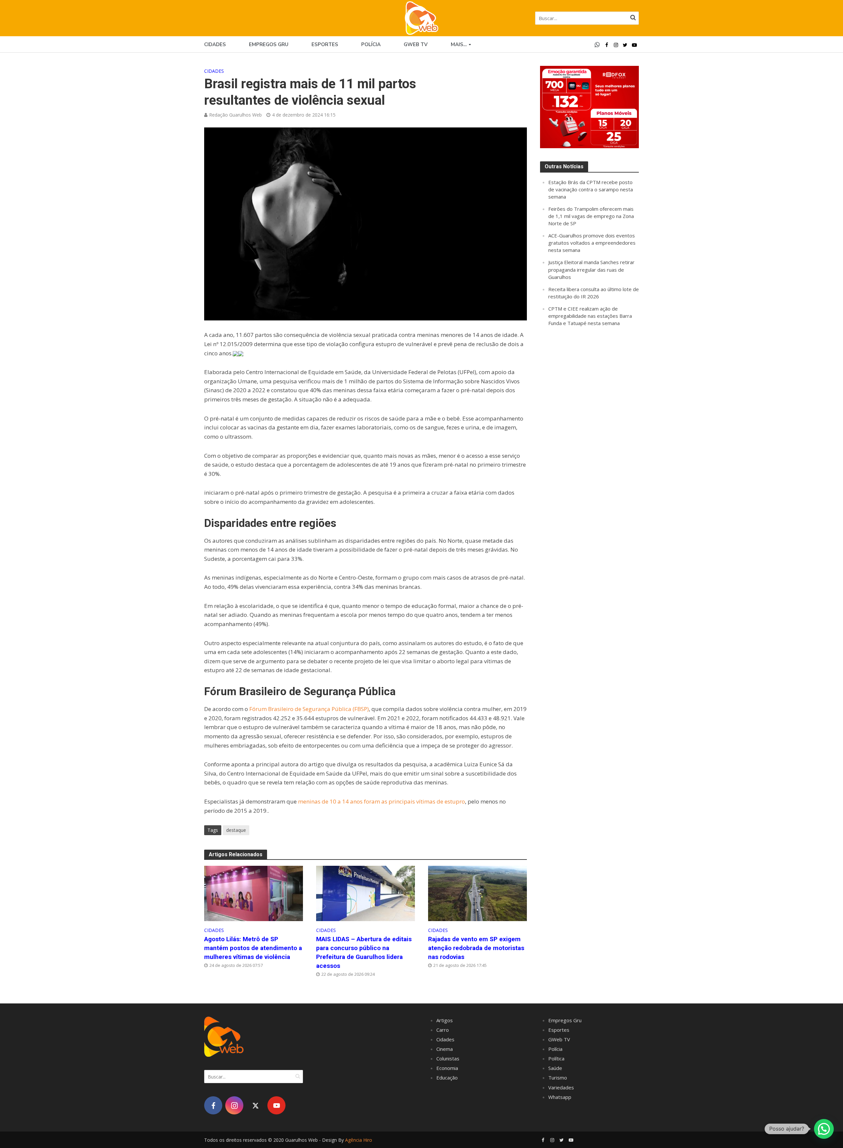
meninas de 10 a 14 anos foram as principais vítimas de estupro (381, 801)
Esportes (325, 44)
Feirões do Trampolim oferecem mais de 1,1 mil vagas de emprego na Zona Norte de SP (591, 216)
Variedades (561, 1087)
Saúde (555, 1068)
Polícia (371, 44)
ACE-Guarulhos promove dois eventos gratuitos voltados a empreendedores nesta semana (592, 242)
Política (556, 1058)
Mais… (459, 44)
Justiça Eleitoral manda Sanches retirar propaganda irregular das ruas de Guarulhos (591, 269)
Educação (447, 1077)
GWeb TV (559, 1039)
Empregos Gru (268, 44)
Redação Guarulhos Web (235, 115)
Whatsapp (559, 1097)
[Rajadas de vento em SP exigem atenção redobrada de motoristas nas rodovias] (477, 893)
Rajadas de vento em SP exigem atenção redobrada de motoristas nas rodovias (476, 948)
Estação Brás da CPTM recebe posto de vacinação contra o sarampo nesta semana (590, 189)
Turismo (557, 1077)
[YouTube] (276, 1105)
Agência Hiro (358, 1140)
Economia (447, 1068)
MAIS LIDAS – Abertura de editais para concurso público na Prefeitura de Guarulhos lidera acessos (364, 952)
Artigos (444, 1020)
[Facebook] (213, 1105)
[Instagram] (234, 1105)
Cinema (444, 1049)
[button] (824, 1129)
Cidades (215, 44)
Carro (442, 1029)
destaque (236, 830)
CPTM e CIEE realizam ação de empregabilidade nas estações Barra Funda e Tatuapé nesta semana (590, 315)
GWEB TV (416, 44)
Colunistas (447, 1058)
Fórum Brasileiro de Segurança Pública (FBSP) (309, 709)
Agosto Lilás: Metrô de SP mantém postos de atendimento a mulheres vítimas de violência (253, 948)
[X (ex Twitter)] (255, 1105)
